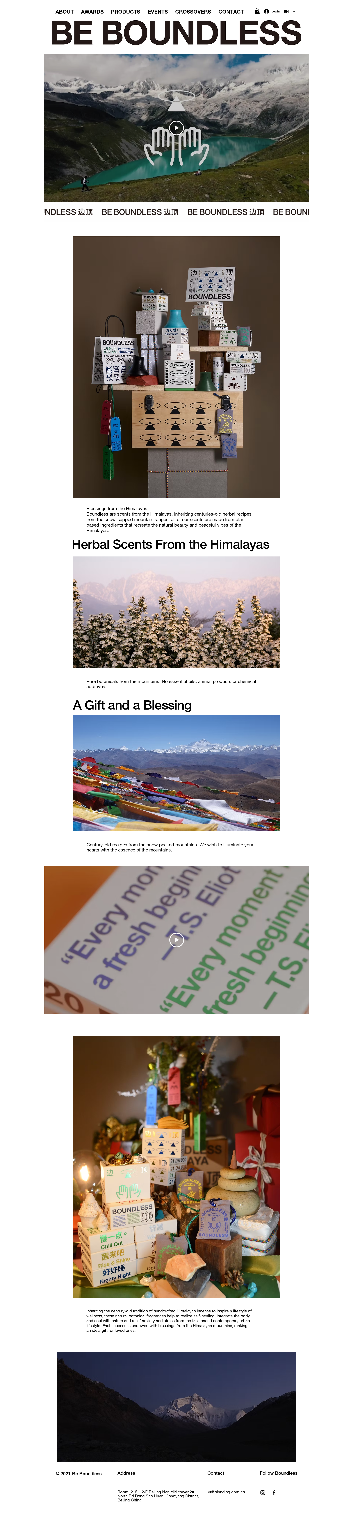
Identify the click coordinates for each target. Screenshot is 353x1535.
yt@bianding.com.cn (226, 1492)
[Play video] (176, 128)
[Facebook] (274, 1493)
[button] (257, 11)
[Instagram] (263, 1493)
